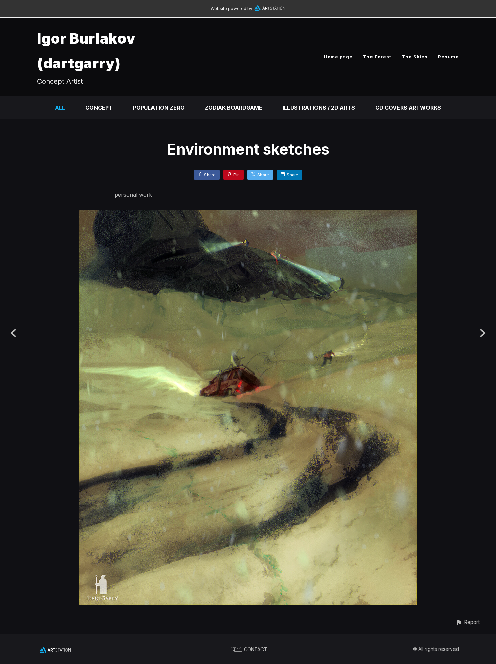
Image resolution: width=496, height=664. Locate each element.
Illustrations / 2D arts (319, 107)
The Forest (377, 56)
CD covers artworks (408, 107)
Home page (338, 56)
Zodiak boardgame (234, 107)
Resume (448, 56)
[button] (468, 622)
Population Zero (159, 107)
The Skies (415, 56)
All (60, 107)
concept (99, 107)
